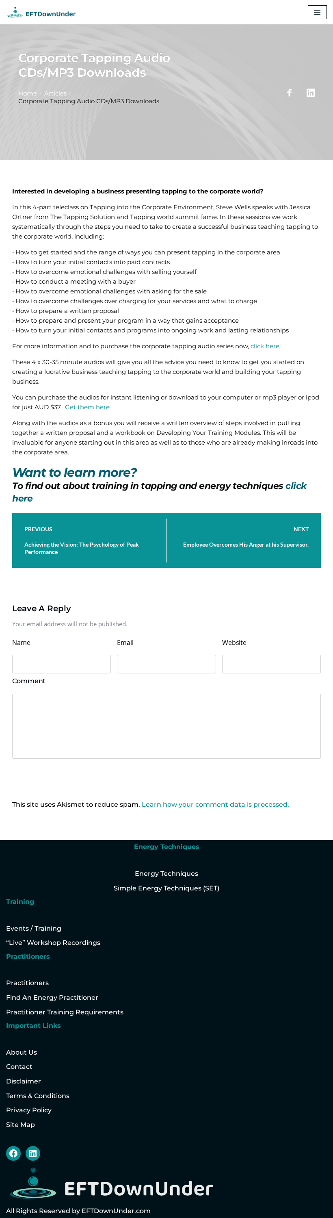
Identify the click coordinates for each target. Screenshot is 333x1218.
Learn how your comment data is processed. (215, 804)
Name (21, 642)
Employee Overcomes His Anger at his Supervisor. (246, 544)
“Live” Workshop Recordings (53, 943)
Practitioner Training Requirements (64, 1012)
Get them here (86, 407)
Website (234, 642)
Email (125, 642)
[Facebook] (13, 1153)
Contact (19, 1066)
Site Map (20, 1125)
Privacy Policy (29, 1110)
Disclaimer (23, 1081)
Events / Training (33, 928)
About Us (21, 1052)
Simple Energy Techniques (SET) (166, 888)
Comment (28, 681)
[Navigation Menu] (317, 12)
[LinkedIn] (33, 1153)
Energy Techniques (166, 873)
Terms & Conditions (37, 1096)
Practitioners (27, 983)
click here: (266, 346)
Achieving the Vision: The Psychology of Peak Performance (81, 548)
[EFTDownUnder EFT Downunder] (41, 12)
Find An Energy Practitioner (52, 997)
